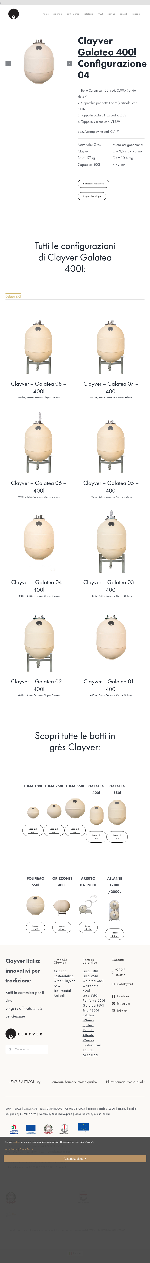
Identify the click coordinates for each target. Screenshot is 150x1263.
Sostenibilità (64, 976)
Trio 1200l (91, 1010)
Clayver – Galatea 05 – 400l (111, 486)
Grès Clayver (64, 981)
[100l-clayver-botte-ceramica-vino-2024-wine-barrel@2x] (32, 794)
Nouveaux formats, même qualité (43, 1081)
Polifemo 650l (94, 1000)
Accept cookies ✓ (75, 1158)
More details (11, 1149)
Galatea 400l (107, 52)
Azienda (60, 971)
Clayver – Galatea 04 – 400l (39, 586)
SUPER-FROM (28, 1114)
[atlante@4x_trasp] (114, 900)
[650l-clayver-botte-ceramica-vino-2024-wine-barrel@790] (35, 893)
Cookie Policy (26, 1149)
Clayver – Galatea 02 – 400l (39, 685)
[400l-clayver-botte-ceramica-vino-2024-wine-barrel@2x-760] (96, 801)
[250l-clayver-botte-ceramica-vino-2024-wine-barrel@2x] (53, 794)
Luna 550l (91, 995)
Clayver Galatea (52, 397)
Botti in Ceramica (35, 397)
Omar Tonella (101, 1114)
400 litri (21, 397)
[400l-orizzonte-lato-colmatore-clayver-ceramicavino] (61, 893)
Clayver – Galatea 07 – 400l (111, 387)
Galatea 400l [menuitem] (13, 296)
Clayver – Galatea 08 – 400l (39, 387)
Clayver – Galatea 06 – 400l (39, 486)
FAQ (57, 986)
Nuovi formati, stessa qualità (96, 1081)
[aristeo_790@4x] (88, 893)
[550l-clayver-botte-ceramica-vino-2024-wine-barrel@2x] (74, 794)
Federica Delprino (62, 1114)
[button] (8, 67)
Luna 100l (90, 971)
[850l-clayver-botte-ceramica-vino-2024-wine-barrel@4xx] (117, 801)
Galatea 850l (93, 1005)
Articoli (59, 995)
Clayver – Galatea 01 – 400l (111, 685)
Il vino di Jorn (134, 1081)
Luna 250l (90, 976)
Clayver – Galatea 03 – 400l (111, 586)
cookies (16, 1141)
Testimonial (62, 990)
